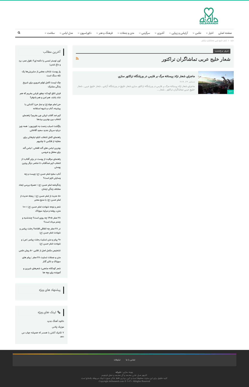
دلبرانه (118, 372)
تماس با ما (130, 360)
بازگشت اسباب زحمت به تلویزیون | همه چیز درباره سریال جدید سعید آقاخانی (40, 128)
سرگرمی (145, 33)
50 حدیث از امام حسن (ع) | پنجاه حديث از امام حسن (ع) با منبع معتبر (40, 198)
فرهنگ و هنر (106, 33)
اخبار (211, 33)
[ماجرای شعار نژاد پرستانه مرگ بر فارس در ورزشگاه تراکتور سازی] (216, 82)
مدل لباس (67, 33)
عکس (198, 33)
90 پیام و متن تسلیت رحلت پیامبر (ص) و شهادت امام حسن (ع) (41, 242)
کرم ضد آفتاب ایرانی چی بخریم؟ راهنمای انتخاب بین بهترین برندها (42, 118)
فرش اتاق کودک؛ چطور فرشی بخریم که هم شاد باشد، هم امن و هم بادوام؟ (40, 96)
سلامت (51, 33)
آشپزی (160, 33)
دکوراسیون (85, 33)
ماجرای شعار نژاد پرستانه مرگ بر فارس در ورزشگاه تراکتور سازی (156, 76)
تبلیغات (117, 360)
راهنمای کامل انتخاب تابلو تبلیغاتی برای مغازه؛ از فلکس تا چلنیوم (42, 139)
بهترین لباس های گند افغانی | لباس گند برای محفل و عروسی (42, 150)
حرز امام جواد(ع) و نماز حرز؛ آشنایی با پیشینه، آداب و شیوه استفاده (43, 107)
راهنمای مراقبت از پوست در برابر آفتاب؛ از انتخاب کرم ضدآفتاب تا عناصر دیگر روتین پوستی (41, 163)
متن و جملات (127, 33)
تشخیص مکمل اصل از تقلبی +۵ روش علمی (40, 251)
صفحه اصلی (225, 33)
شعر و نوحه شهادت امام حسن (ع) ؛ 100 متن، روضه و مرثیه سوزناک (42, 209)
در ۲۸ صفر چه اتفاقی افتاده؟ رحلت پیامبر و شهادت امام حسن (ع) (40, 231)
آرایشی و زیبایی (180, 33)
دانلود (230, 91)
